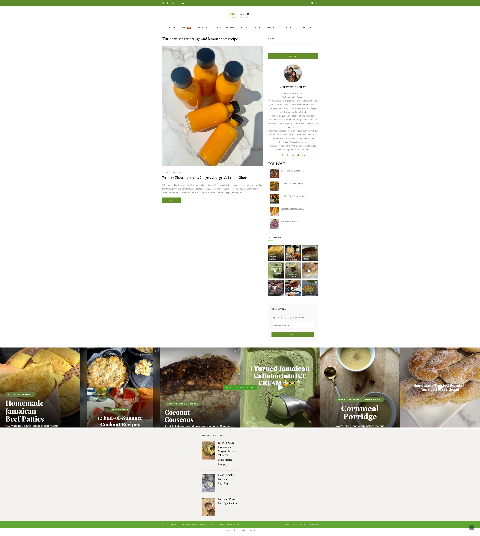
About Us (303, 27)
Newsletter (286, 27)
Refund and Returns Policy (197, 525)
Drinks (258, 27)
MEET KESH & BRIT (293, 87)
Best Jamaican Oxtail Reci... (292, 171)
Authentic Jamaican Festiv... (292, 208)
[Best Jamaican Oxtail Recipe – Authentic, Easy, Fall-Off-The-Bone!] (274, 173)
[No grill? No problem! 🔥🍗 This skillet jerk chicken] (276, 288)
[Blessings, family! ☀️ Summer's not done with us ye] (293, 253)
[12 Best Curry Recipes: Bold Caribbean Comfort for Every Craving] (274, 199)
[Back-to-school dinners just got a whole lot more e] (293, 288)
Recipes (177, 172)
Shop (185, 27)
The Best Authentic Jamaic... (293, 183)
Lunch (217, 27)
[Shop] (317, 3)
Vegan (270, 27)
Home (172, 27)
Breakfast (202, 27)
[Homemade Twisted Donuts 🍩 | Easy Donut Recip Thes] (310, 270)
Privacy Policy (170, 525)
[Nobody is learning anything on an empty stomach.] (293, 270)
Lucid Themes (310, 525)
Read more (171, 200)
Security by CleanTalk (246, 530)
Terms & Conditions (227, 525)
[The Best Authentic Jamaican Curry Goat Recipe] (274, 186)
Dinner (230, 27)
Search (293, 56)
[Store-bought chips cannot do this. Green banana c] (310, 288)
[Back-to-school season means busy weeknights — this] (310, 253)
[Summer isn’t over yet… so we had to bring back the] (276, 270)
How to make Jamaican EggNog (226, 479)
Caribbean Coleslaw (289, 221)
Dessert (244, 27)
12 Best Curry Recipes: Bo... (293, 196)
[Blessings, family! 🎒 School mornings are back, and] (276, 253)
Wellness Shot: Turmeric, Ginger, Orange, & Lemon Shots (204, 177)
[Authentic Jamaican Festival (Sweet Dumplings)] (274, 211)
